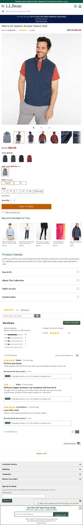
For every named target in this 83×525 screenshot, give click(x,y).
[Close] (80, 508)
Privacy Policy (41, 523)
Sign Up (60, 515)
